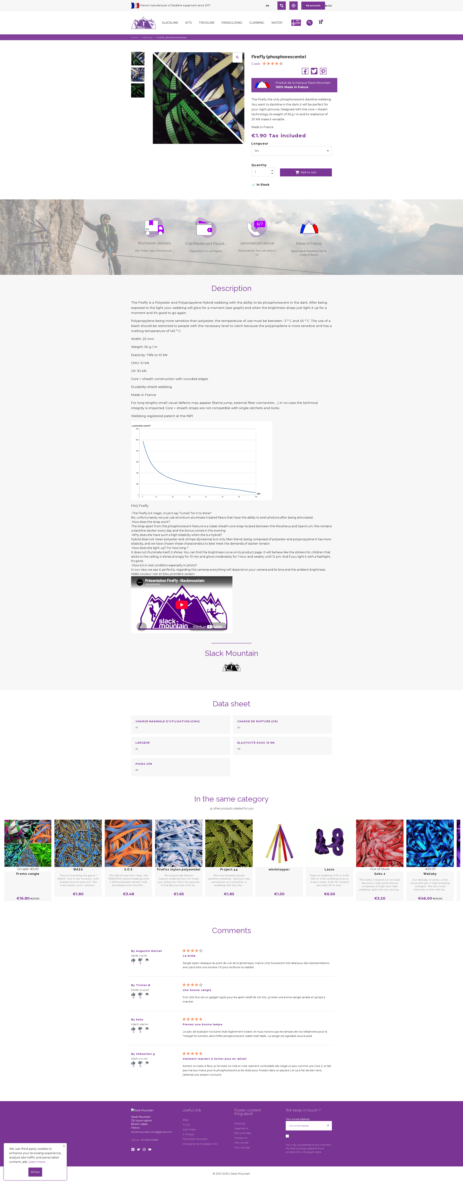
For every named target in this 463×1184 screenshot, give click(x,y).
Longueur (260, 143)
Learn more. (37, 1162)
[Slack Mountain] (143, 23)
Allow (35, 1172)
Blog (328, 5)
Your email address (297, 1119)
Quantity (259, 165)
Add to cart (306, 172)
